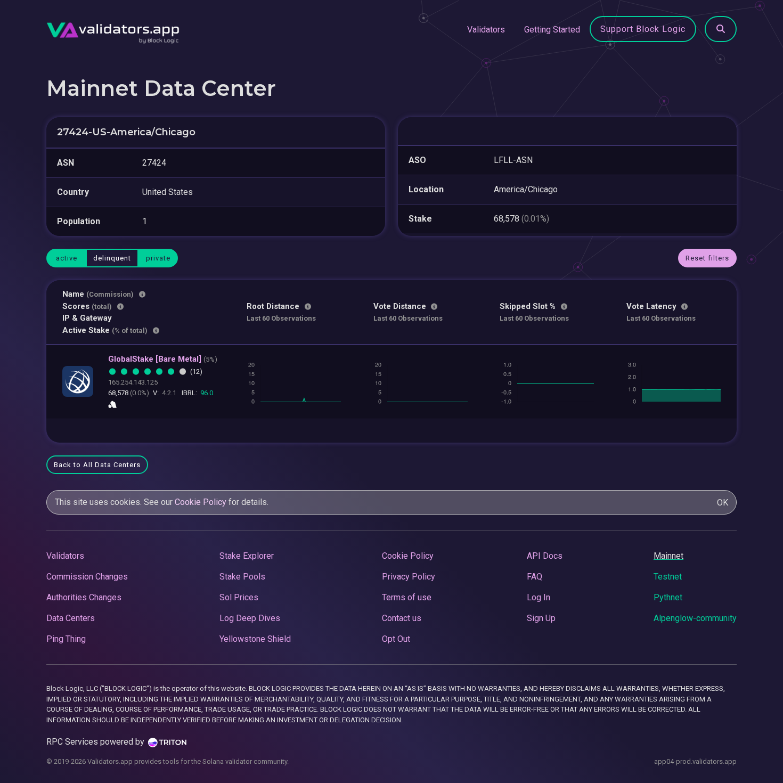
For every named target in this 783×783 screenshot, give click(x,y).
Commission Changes (87, 577)
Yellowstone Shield (255, 639)
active (66, 258)
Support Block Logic (643, 29)
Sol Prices (238, 597)
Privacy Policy (408, 577)
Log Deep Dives (249, 618)
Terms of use (406, 597)
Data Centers (70, 618)
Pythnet (668, 597)
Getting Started (552, 30)
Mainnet (668, 556)
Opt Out (396, 639)
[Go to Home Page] (113, 29)
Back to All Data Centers (97, 465)
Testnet (668, 577)
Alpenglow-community (695, 618)
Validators (486, 30)
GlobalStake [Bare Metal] (162, 359)
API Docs (544, 556)
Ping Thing (66, 639)
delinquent (112, 258)
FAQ (534, 577)
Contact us (401, 618)
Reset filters (707, 258)
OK (722, 502)
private (158, 258)
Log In (538, 597)
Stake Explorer (246, 556)
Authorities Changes (83, 597)
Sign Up (541, 618)
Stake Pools (242, 577)
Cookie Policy (200, 502)
